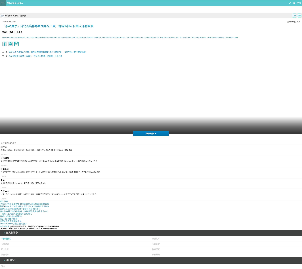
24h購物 (23, 204)
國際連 (17, 209)
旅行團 (7, 211)
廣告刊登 (27, 206)
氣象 (7, 206)
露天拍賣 (35, 204)
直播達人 (12, 214)
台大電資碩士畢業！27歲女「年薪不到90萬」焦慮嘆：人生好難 (35, 56)
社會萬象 (5, 255)
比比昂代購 (44, 204)
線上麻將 (24, 211)
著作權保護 (4, 226)
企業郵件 (18, 216)
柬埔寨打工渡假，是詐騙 (15, 16)
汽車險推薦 (15, 211)
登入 (2, 201)
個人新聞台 (18, 206)
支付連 (11, 209)
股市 (11, 206)
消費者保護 (4, 221)
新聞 (2, 206)
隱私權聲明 (12, 219)
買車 (2, 211)
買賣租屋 (4, 209)
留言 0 (4, 32)
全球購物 (45, 206)
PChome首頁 (5, 204)
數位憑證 (20, 214)
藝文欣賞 (5, 249)
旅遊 (30, 209)
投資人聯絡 (18, 224)
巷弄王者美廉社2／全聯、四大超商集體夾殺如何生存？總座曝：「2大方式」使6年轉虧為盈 (47, 52)
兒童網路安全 (15, 221)
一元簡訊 (4, 214)
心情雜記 (5, 244)
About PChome (6, 224)
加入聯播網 (36, 206)
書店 (29, 204)
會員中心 (44, 211)
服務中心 (36, 209)
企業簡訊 (28, 214)
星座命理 (36, 211)
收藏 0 (12, 32)
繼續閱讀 (150, 133)
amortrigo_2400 (294, 22)
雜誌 (30, 211)
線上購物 (15, 204)
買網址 (3, 216)
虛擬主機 (10, 216)
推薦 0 (19, 32)
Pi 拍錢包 (24, 209)
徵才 (25, 224)
